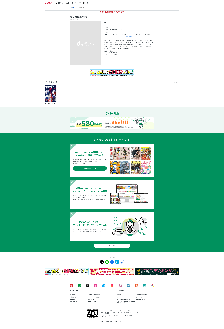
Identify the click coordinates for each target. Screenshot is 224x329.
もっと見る (175, 82)
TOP (71, 7)
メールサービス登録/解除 (94, 297)
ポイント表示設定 (74, 301)
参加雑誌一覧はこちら (90, 168)
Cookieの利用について (141, 299)
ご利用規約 (119, 294)
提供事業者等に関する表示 (142, 294)
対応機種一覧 (73, 297)
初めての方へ (73, 294)
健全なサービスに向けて (141, 297)
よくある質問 (73, 299)
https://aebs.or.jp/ (106, 316)
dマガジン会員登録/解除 (94, 294)
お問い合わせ (91, 299)
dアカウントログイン (93, 301)
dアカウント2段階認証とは (123, 299)
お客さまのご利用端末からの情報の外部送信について (126, 302)
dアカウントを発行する (105, 321)
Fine (74, 7)
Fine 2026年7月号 (50, 103)
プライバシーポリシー (122, 297)
